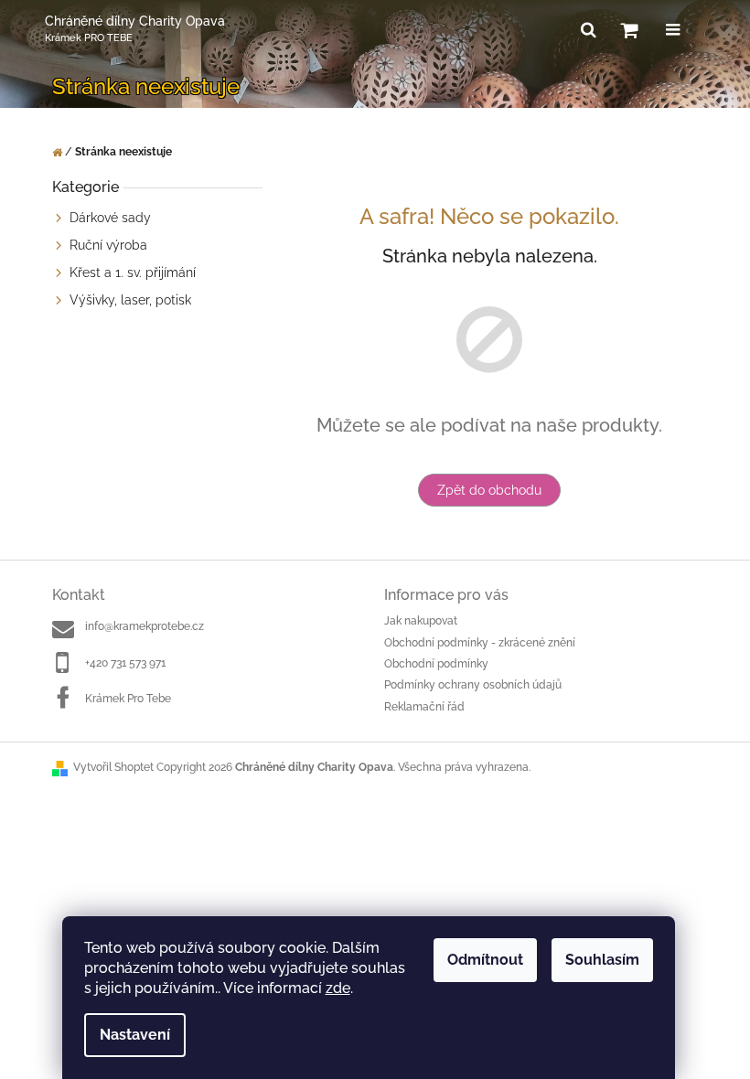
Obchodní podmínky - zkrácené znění (479, 642)
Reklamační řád (424, 706)
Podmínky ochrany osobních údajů (473, 684)
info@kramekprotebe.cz (144, 626)
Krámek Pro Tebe (128, 698)
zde (338, 988)
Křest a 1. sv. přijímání (133, 272)
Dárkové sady (110, 217)
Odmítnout (485, 959)
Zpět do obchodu (489, 490)
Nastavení (135, 1034)
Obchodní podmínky (436, 663)
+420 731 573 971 (125, 663)
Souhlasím (602, 959)
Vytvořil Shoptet (113, 767)
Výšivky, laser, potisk (130, 300)
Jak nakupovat (420, 620)
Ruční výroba (108, 245)
